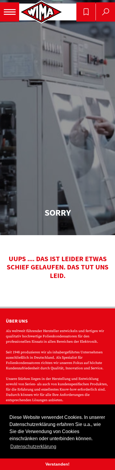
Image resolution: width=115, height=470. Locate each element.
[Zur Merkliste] (86, 12)
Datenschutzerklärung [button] (33, 446)
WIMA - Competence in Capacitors (41, 12)
